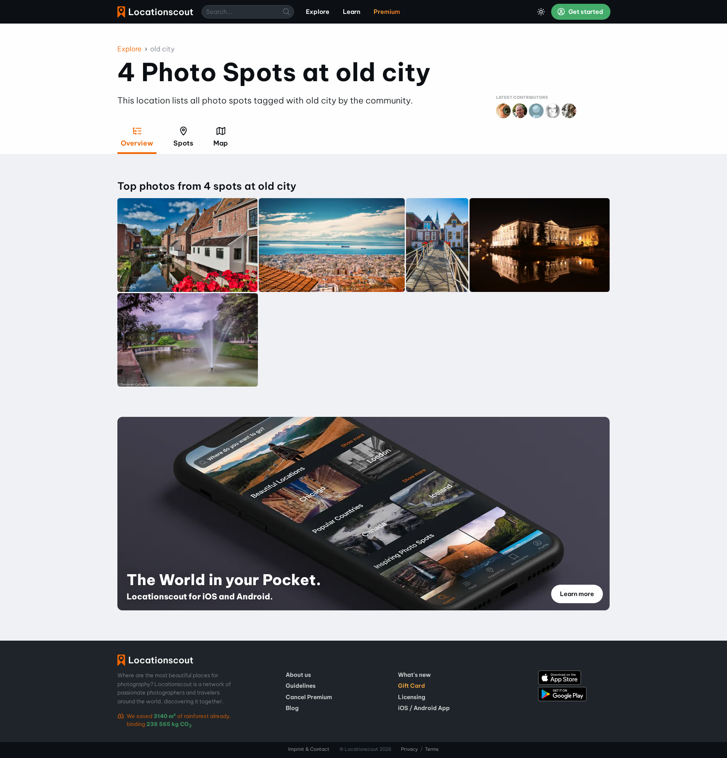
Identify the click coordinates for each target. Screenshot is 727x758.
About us (298, 674)
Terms (432, 749)
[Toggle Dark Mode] (541, 12)
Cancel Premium (309, 697)
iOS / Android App (424, 708)
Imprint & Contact (308, 749)
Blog (292, 708)
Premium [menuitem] (387, 12)
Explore (129, 49)
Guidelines (301, 685)
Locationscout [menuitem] (155, 12)
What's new (414, 674)
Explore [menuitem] (317, 12)
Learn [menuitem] (351, 12)
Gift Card (411, 685)
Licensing (411, 697)
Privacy (409, 749)
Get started (585, 12)
